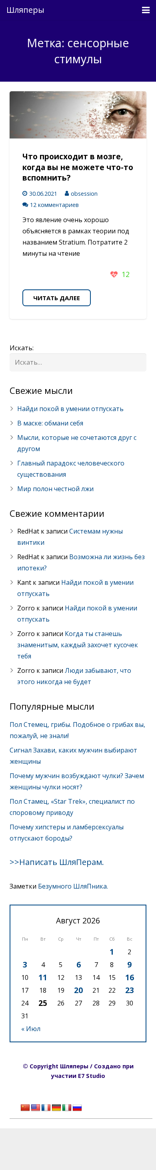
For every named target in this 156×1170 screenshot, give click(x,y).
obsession (84, 193)
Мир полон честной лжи (55, 488)
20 (78, 990)
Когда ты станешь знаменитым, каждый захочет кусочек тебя (77, 644)
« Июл (30, 1028)
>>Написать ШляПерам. (57, 862)
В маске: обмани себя (50, 423)
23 (129, 990)
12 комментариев (54, 205)
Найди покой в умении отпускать (70, 408)
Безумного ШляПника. (73, 886)
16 (129, 977)
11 (42, 977)
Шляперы (25, 9)
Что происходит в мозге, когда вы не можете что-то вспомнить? (77, 167)
